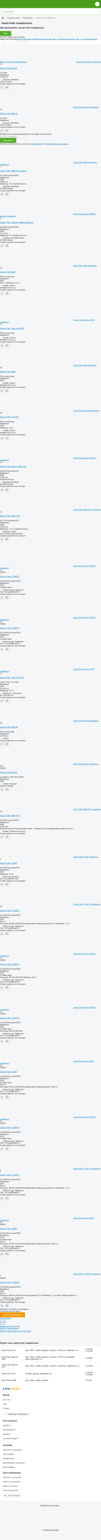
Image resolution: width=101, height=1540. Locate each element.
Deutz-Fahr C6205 (8, 863)
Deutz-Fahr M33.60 (9, 727)
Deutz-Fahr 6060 (7, 372)
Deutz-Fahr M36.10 (9, 113)
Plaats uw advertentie (12, 1315)
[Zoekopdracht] (97, 11)
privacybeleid (36, 144)
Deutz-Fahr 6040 (7, 272)
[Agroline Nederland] (16, 4)
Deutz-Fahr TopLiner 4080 (10, 1358)
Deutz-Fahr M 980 (9, 1380)
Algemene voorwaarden (12, 1450)
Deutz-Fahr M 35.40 (9, 417)
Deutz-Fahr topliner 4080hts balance (16, 222)
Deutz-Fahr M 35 (8, 1350)
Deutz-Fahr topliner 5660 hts (13, 466)
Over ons (6, 1400)
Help (5, 1404)
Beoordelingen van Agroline (14, 1463)
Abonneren (8, 140)
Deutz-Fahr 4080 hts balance (13, 171)
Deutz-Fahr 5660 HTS (10, 516)
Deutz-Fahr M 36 (8, 1374)
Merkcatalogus (9, 1467)
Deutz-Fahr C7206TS (9, 576)
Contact (6, 1408)
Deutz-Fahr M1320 (8, 68)
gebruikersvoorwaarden (58, 144)
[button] (97, 4)
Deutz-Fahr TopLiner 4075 (12, 328)
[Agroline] (2, 17)
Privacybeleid (8, 1454)
